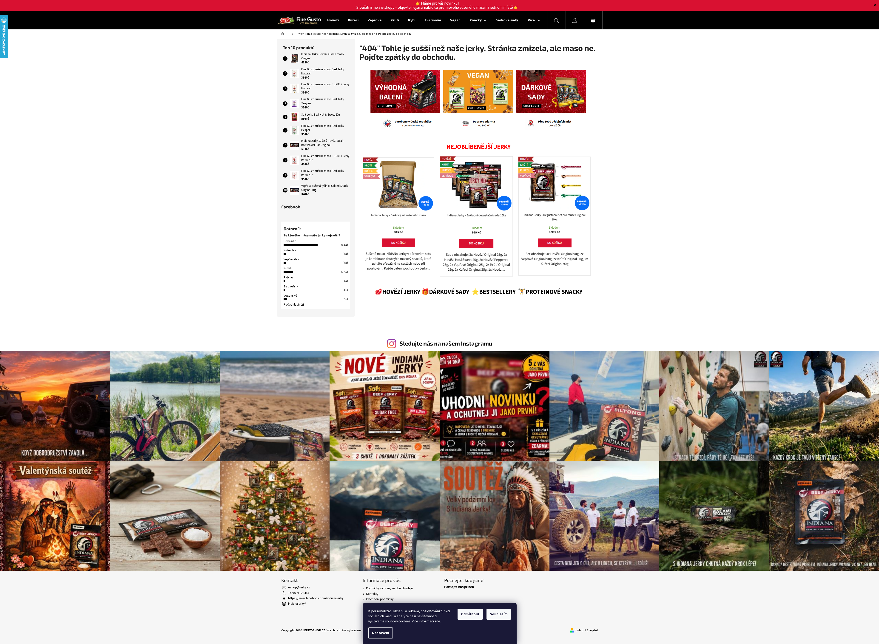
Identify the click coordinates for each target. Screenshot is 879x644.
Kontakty (372, 594)
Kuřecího (290, 250)
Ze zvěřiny (291, 286)
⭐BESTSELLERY (494, 292)
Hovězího (290, 241)
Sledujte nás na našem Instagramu (446, 343)
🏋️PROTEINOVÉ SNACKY (550, 292)
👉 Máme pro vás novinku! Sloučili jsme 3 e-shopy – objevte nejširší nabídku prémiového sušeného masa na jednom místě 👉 (437, 5)
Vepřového (291, 259)
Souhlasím (499, 614)
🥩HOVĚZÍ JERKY (397, 292)
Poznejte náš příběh (459, 586)
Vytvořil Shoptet (587, 630)
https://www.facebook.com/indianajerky (316, 598)
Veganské (290, 295)
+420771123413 (298, 593)
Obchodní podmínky (380, 599)
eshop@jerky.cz (299, 587)
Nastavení (380, 632)
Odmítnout (470, 614)
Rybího (288, 277)
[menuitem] (333, 20)
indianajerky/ (297, 603)
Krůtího (288, 268)
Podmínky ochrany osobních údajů (389, 588)
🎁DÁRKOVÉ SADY (445, 292)
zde (437, 621)
